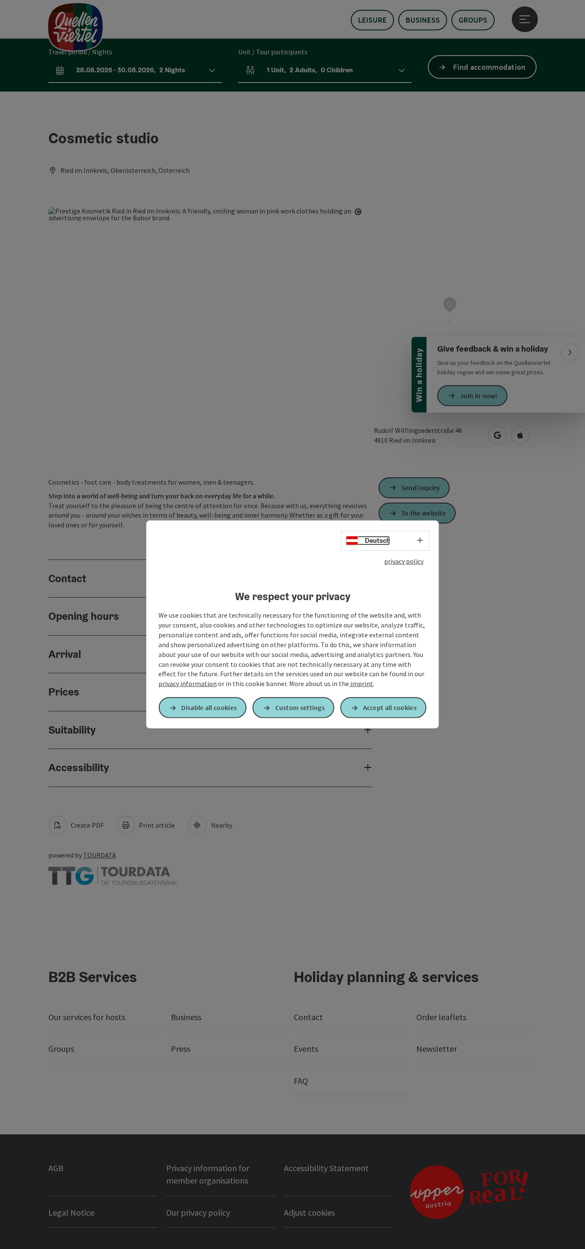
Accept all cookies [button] (390, 707)
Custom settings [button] (300, 707)
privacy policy (404, 561)
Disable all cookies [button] (209, 707)
